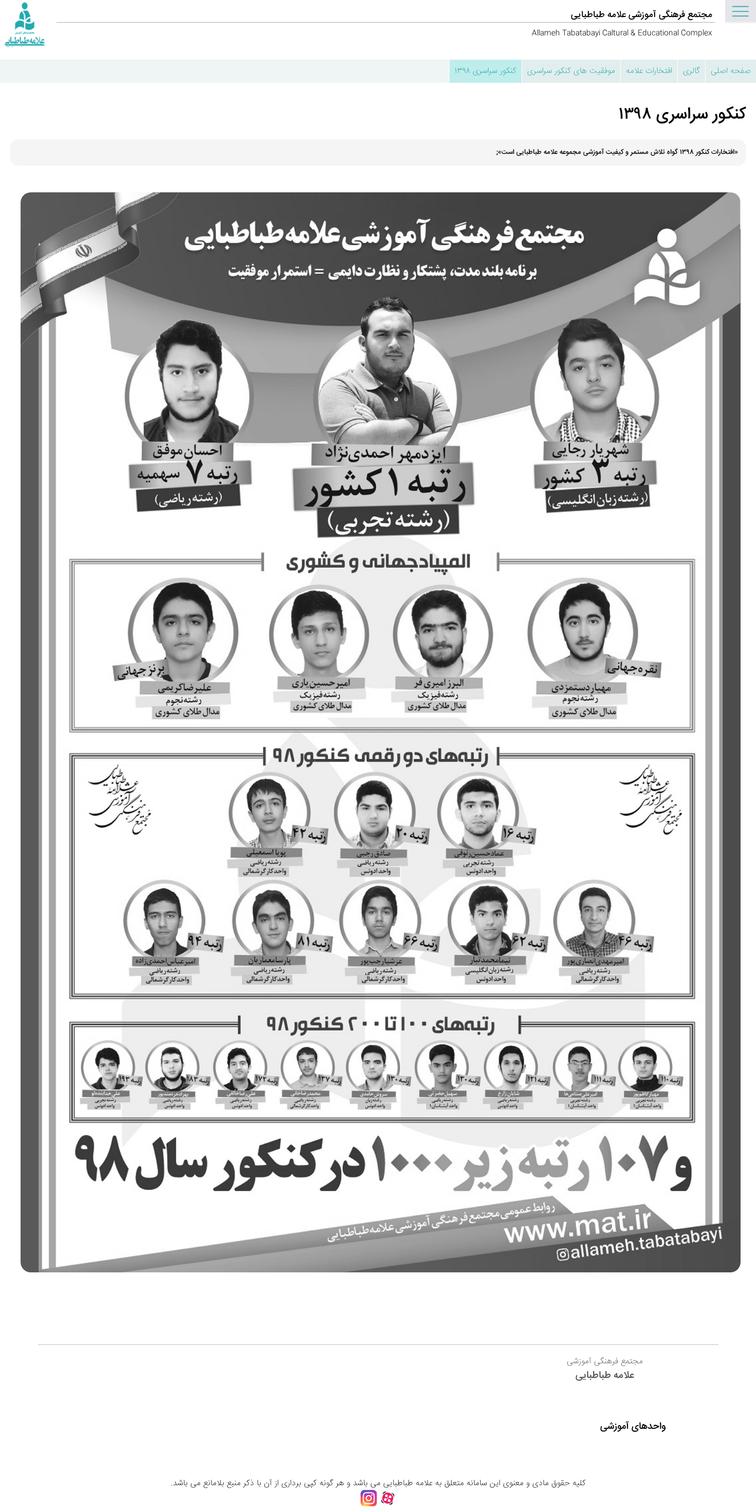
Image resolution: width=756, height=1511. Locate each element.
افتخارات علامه (649, 71)
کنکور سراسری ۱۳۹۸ (485, 71)
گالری (691, 71)
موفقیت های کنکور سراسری (571, 71)
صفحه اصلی (731, 71)
